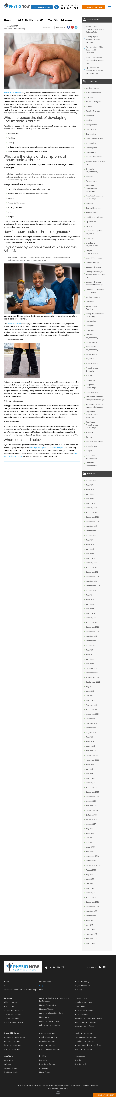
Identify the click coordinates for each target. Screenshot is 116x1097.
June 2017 (90, 833)
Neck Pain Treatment (83, 1033)
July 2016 (89, 874)
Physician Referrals (42, 7)
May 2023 (90, 659)
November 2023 (92, 631)
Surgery (89, 451)
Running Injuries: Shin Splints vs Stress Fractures (94, 50)
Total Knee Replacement (85, 1014)
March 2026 (90, 503)
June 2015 (90, 920)
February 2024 (92, 618)
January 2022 (91, 709)
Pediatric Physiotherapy (49, 1021)
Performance (91, 354)
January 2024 (91, 622)
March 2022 (90, 700)
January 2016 (91, 897)
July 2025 (89, 540)
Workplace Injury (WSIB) (84, 1026)
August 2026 (91, 480)
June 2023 (90, 654)
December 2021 (92, 714)
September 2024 (93, 586)
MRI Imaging (44, 1017)
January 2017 (91, 851)
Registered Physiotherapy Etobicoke (92, 414)
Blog (41, 985)
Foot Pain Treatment (12, 1049)
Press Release (92, 392)
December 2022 (92, 673)
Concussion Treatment (13, 1010)
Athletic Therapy (93, 111)
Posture (89, 375)
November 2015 (92, 906)
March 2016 (90, 888)
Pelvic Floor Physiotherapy (50, 1025)
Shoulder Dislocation (94, 441)
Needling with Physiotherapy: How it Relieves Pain (95, 29)
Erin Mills (42, 1056)
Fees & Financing (82, 981)
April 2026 (90, 498)
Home (6, 981)
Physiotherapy (92, 363)
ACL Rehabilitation (93, 92)
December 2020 (92, 755)
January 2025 (91, 567)
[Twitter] (76, 27)
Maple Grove (44, 1072)
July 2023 (89, 650)
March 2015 (90, 929)
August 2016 (91, 870)
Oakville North (80, 1064)
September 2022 (93, 682)
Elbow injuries (91, 147)
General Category (93, 208)
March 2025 (90, 558)
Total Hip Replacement (84, 1010)
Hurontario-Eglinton (47, 1064)
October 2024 (91, 581)
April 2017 (89, 842)
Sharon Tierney (19, 28)
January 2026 (91, 512)
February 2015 (91, 934)
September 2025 (93, 531)
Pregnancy (90, 380)
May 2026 (90, 494)
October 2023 (91, 636)
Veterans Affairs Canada (85, 1022)
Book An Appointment (94, 7)
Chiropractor (91, 125)
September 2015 (93, 916)
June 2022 (90, 691)
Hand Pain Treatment (48, 1037)
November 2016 (92, 856)
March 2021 (90, 746)
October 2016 (91, 861)
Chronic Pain (91, 129)
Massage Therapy (93, 267)
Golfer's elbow (92, 212)
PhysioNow (90, 359)
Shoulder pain (91, 446)
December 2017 (92, 810)
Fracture (89, 203)
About (6, 985)
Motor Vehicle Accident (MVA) (51, 1013)
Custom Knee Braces (12, 1014)
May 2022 (89, 696)
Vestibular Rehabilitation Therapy (89, 1018)
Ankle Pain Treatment (12, 1041)
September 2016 (93, 865)
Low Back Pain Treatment (49, 1049)
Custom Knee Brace (94, 138)
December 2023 (92, 627)
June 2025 (90, 544)
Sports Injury (80, 1006)
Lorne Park (43, 1068)
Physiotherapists (58, 447)
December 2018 (92, 792)
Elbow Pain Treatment (13, 1045)
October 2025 (91, 526)
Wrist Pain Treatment (83, 1049)
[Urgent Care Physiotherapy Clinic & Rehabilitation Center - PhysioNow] (17, 7)
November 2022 (92, 677)
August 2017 (91, 824)
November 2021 (92, 718)
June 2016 (90, 879)
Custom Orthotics (11, 1018)
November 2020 (92, 760)
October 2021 (91, 723)
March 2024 (90, 613)
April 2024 (90, 608)
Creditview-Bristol (11, 1072)
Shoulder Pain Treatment (85, 1041)
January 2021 (91, 751)
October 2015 (91, 911)
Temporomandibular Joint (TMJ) (88, 1045)
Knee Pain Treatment (48, 1045)
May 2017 (89, 838)
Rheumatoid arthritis (12, 92)
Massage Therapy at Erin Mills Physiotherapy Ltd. (95, 274)
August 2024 (91, 590)
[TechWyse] (58, 1094)
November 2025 (92, 521)
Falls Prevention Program (14, 1022)
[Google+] (72, 27)
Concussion (91, 134)
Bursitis (89, 120)
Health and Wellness (94, 217)
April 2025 (90, 553)
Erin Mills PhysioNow (94, 157)
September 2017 (93, 819)
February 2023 (91, 668)
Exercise (89, 176)
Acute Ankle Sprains (94, 102)
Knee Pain (90, 238)
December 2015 (92, 902)
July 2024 (89, 595)
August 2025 (91, 535)
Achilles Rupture (92, 88)
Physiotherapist (14, 323)
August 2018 (91, 801)
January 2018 (91, 806)
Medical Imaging (93, 297)
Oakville (78, 1060)
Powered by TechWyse (58, 1088)
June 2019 (90, 764)
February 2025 (92, 563)
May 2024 (90, 604)
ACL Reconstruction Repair (15, 1037)
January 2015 (91, 938)
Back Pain (90, 115)
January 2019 (91, 787)
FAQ (41, 989)
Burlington (8, 1064)
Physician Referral (82, 985)
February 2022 (91, 705)
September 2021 (92, 728)
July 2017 (89, 828)
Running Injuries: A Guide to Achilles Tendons (93, 39)
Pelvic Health (91, 342)
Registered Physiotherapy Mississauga (92, 425)
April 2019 (89, 773)
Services (8, 998)
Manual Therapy (92, 262)
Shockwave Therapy (83, 1002)
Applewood (8, 1060)
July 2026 (89, 485)
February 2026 (91, 508)
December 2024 (92, 572)
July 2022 (89, 686)
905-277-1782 (58, 967)
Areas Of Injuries (11, 1033)
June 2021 (90, 741)
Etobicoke (43, 1060)
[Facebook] (68, 27)
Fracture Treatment (47, 1033)
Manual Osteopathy (94, 258)
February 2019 (91, 783)
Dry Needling (91, 143)
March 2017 (90, 847)
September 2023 (93, 641)
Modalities (90, 301)
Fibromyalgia (91, 181)
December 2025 (92, 517)
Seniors (89, 437)
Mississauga (80, 1056)
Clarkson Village (10, 1068)
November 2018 (92, 796)
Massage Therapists (37, 447)
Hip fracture (91, 221)
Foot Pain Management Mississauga (91, 188)
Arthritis (89, 106)
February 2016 (91, 893)
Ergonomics (91, 152)
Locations (8, 1056)
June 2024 (90, 599)
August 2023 (91, 645)
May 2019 (89, 769)
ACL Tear (89, 97)
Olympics (90, 325)
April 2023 (90, 663)
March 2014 (90, 943)
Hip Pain (89, 226)
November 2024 (92, 576)
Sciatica (89, 432)
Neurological (91, 321)
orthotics (90, 330)
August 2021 (91, 732)
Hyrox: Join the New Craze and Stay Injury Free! (95, 60)
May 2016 (89, 883)
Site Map (78, 989)
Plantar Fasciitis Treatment (86, 1037)
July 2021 (89, 737)
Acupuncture (9, 1006)
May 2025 (90, 549)
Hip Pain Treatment (47, 1041)
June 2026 (90, 489)
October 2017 (91, 815)
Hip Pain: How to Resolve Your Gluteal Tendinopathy (94, 70)
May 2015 (89, 925)
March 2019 (90, 778)
